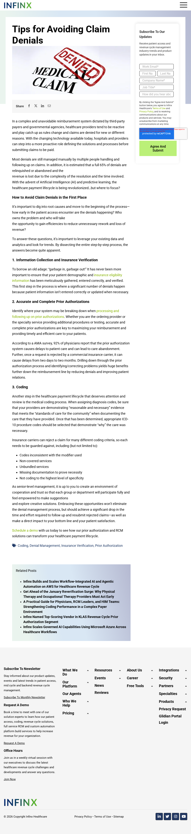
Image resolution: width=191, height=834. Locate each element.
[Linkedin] (159, 816)
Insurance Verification (77, 546)
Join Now (10, 779)
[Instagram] (175, 816)
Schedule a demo (25, 530)
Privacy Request (172, 709)
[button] (75, 672)
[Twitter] (167, 816)
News (99, 685)
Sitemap (118, 816)
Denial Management (45, 546)
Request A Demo (14, 743)
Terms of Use (158, 108)
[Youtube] (183, 816)
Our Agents (71, 693)
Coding (23, 546)
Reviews (102, 692)
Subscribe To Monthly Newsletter (24, 697)
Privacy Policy (146, 111)
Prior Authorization (109, 546)
